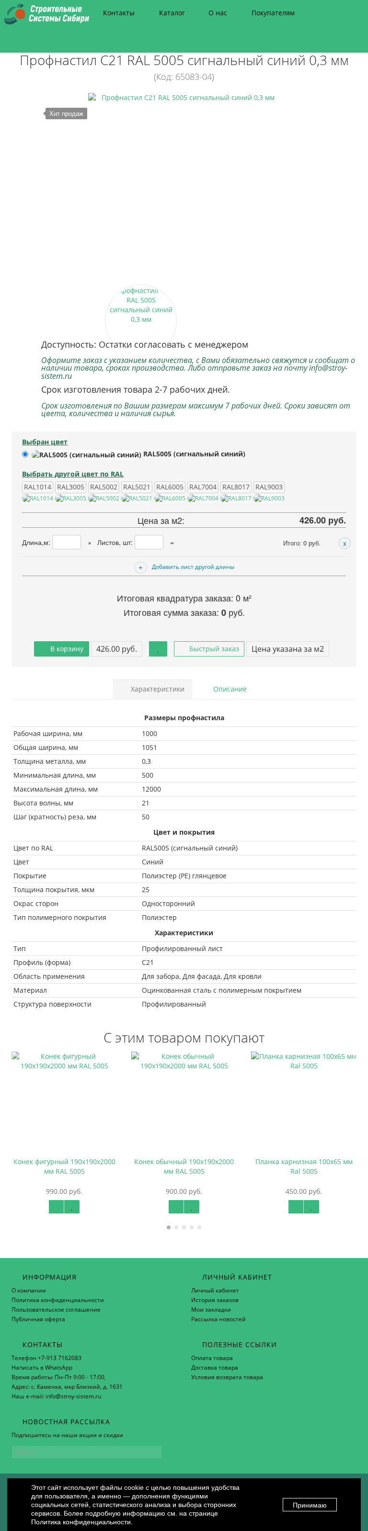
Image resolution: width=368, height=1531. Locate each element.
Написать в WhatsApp (42, 1367)
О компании (29, 1290)
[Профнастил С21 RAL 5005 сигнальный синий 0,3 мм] (184, 188)
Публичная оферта (38, 1319)
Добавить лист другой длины (193, 567)
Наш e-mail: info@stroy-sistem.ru (56, 1396)
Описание (229, 688)
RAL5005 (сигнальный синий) (193, 453)
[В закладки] (158, 649)
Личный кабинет (215, 1290)
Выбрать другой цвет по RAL (73, 473)
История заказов (215, 1300)
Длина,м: (37, 542)
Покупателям (273, 12)
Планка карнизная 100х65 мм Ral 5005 (215, 1166)
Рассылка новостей (218, 1319)
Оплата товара (212, 1358)
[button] (313, 39)
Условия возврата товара (227, 1377)
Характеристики (156, 688)
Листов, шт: (116, 542)
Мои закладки (211, 1309)
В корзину (65, 648)
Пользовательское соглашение (56, 1309)
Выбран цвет (45, 441)
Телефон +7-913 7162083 (46, 1358)
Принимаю (310, 1505)
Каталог (172, 12)
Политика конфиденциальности (58, 1300)
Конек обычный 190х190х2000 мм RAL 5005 (96, 1166)
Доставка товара (214, 1367)
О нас (218, 12)
